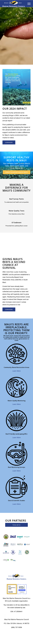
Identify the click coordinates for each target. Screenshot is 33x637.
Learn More (16, 371)
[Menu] (28, 3)
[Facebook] (3, 615)
